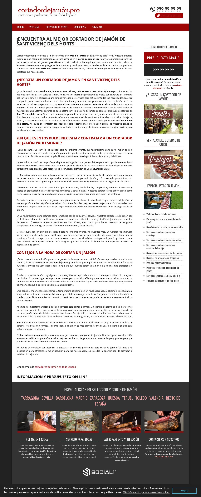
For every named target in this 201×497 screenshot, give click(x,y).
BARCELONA (64, 398)
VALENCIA (156, 398)
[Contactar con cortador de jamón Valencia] (163, 431)
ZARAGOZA (97, 398)
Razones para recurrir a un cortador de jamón (163, 220)
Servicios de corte (56, 27)
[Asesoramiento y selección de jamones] (121, 431)
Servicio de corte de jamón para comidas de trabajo (160, 246)
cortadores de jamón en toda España (55, 366)
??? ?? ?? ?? (168, 9)
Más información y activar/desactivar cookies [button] (146, 492)
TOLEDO (141, 398)
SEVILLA (47, 398)
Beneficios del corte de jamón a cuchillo (164, 227)
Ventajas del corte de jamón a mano (162, 280)
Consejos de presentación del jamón (162, 258)
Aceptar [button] (184, 490)
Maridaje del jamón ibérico (158, 263)
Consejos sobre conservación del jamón (164, 253)
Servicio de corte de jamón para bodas (163, 240)
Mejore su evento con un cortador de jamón (162, 269)
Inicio (20, 27)
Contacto (97, 27)
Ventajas (34, 27)
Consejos (79, 27)
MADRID (82, 398)
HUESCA (114, 398)
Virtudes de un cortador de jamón (161, 214)
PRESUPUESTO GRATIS (163, 57)
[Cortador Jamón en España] (163, 208)
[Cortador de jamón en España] (37, 431)
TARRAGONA (30, 398)
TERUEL (127, 398)
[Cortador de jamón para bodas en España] (79, 431)
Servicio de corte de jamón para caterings (160, 233)
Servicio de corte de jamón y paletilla (163, 276)
